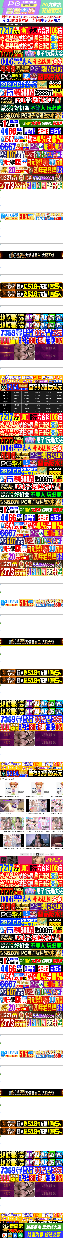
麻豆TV (27, 405)
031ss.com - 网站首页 (14, 24)
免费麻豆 (48, 408)
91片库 (48, 405)
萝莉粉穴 (59, 408)
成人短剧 (37, 411)
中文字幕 (26, 395)
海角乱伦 (37, 408)
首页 (22, 854)
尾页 (52, 854)
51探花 (38, 405)
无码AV (5, 405)
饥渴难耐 (26, 398)
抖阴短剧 (59, 411)
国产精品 (16, 392)
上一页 (26, 854)
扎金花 (59, 401)
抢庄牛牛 (26, 401)
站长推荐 (5, 398)
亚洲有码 (48, 392)
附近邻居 (16, 398)
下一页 (41, 854)
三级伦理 (16, 395)
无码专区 (5, 408)
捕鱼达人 (16, 401)
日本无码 (37, 392)
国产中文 (16, 411)
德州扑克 (37, 401)
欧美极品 (59, 392)
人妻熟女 (48, 395)
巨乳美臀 (37, 395)
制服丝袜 (59, 395)
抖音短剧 (16, 405)
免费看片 (16, 408)
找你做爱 (37, 398)
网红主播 (26, 392)
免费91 (27, 408)
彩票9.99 (48, 401)
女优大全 (59, 405)
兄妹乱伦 (26, 411)
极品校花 (48, 411)
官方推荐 (5, 401)
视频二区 (5, 395)
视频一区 (5, 392)
